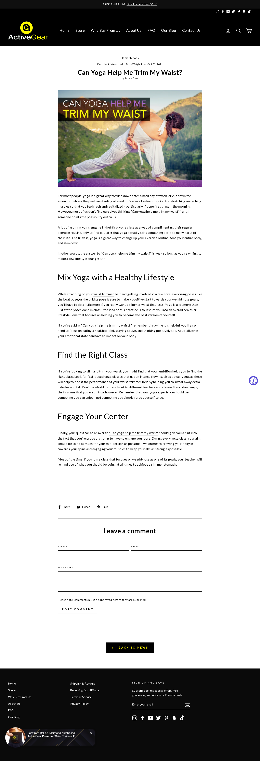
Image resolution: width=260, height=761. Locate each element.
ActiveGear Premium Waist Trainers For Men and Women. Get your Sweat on (53, 735)
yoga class (179, 438)
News (133, 58)
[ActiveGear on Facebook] (142, 717)
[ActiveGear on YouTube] (150, 717)
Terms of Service (81, 697)
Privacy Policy (79, 703)
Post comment (78, 609)
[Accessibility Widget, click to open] (253, 380)
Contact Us (191, 30)
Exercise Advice (106, 64)
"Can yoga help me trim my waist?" (155, 211)
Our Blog (168, 30)
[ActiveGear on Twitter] (158, 717)
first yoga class (123, 227)
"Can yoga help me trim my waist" (133, 433)
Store (80, 30)
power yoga (180, 376)
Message (66, 567)
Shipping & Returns (82, 683)
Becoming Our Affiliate (85, 690)
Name (63, 546)
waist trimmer (103, 294)
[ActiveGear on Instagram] (134, 717)
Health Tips (124, 64)
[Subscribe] (187, 705)
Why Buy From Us (105, 30)
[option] (130, 4)
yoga (86, 196)
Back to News (132, 647)
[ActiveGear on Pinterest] (166, 717)
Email (136, 546)
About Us (133, 30)
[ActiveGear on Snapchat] (174, 717)
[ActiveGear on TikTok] (182, 717)
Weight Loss (139, 64)
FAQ (151, 30)
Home (64, 30)
